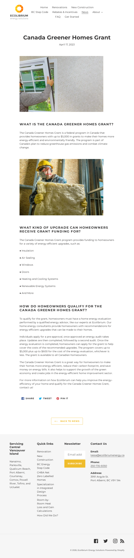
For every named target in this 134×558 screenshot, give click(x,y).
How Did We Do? (47, 515)
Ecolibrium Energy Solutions (91, 550)
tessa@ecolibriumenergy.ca (107, 455)
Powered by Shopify (114, 550)
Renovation (44, 451)
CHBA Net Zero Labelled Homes (45, 476)
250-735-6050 (99, 465)
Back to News (70, 421)
